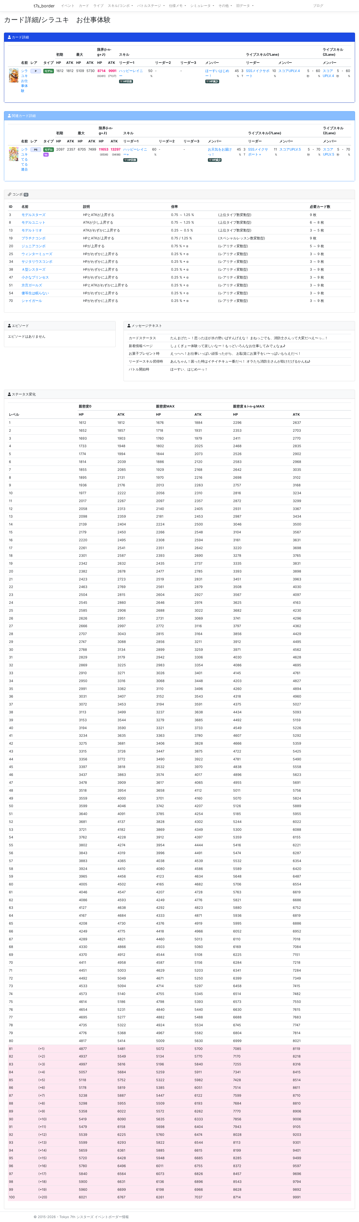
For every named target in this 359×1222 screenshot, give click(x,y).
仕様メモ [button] (176, 6)
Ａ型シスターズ (33, 269)
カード (84, 6)
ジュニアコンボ (33, 246)
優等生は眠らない (35, 293)
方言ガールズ (32, 285)
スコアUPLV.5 (290, 149)
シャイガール (32, 301)
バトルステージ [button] (149, 6)
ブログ (318, 6)
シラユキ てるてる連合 (26, 159)
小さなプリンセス (35, 277)
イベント (68, 6)
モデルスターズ (33, 215)
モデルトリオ (32, 230)
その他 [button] (224, 6)
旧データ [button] (243, 6)
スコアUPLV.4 (289, 71)
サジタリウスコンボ (37, 262)
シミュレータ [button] (201, 6)
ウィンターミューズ (37, 254)
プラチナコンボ (33, 238)
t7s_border (44, 5)
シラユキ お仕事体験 (26, 81)
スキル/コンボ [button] (119, 6)
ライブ (98, 6)
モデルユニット (33, 222)
